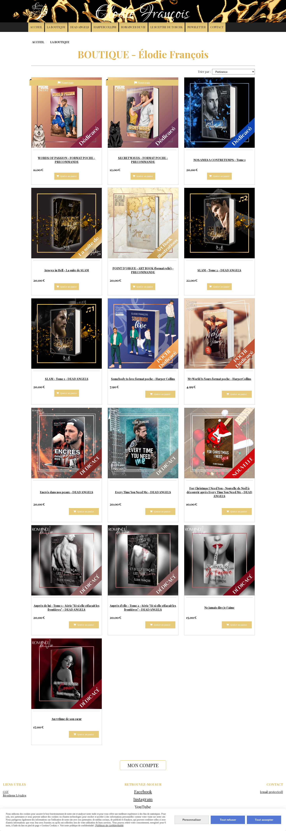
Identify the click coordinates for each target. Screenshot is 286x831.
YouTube (143, 806)
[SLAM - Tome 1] (66, 333)
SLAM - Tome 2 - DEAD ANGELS (219, 270)
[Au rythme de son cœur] (66, 673)
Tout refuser (228, 819)
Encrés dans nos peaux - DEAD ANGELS (66, 492)
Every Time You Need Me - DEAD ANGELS (143, 492)
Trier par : (204, 72)
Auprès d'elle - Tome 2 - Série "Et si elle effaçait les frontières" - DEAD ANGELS (143, 607)
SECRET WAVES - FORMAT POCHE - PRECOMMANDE (143, 160)
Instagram (143, 799)
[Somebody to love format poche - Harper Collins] (143, 333)
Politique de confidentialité (109, 825)
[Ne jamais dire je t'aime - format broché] (219, 560)
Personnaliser (191, 819)
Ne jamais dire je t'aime (219, 607)
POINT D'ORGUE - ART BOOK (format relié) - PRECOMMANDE (143, 270)
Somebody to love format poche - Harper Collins (143, 379)
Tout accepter (264, 819)
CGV (6, 792)
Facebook (143, 791)
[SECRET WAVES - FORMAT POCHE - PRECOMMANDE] (143, 112)
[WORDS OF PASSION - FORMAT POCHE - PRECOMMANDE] (66, 112)
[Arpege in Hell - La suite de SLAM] (66, 223)
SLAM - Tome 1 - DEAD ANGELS (66, 379)
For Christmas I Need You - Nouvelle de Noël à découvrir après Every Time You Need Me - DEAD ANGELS (219, 492)
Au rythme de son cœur (67, 719)
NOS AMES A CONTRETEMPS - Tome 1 (219, 160)
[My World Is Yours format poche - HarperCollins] (219, 333)
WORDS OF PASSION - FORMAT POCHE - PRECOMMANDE (66, 160)
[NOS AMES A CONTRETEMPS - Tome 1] (219, 112)
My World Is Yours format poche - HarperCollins (219, 379)
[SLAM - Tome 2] (219, 223)
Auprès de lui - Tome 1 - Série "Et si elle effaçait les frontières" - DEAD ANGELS (66, 607)
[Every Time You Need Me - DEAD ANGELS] (143, 443)
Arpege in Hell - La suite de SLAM (66, 270)
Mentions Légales (14, 795)
